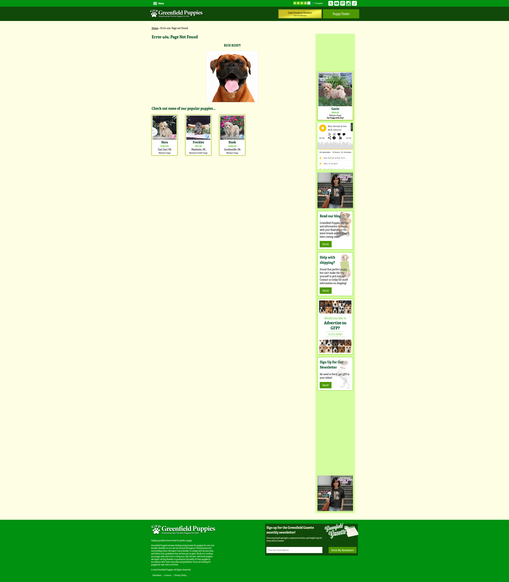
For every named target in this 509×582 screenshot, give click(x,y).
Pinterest (342, 3)
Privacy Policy (180, 575)
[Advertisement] (335, 52)
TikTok (354, 3)
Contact (167, 575)
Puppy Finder (341, 13)
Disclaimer (156, 575)
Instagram (348, 3)
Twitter (330, 3)
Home (155, 28)
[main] (232, 95)
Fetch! (325, 244)
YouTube (336, 3)
